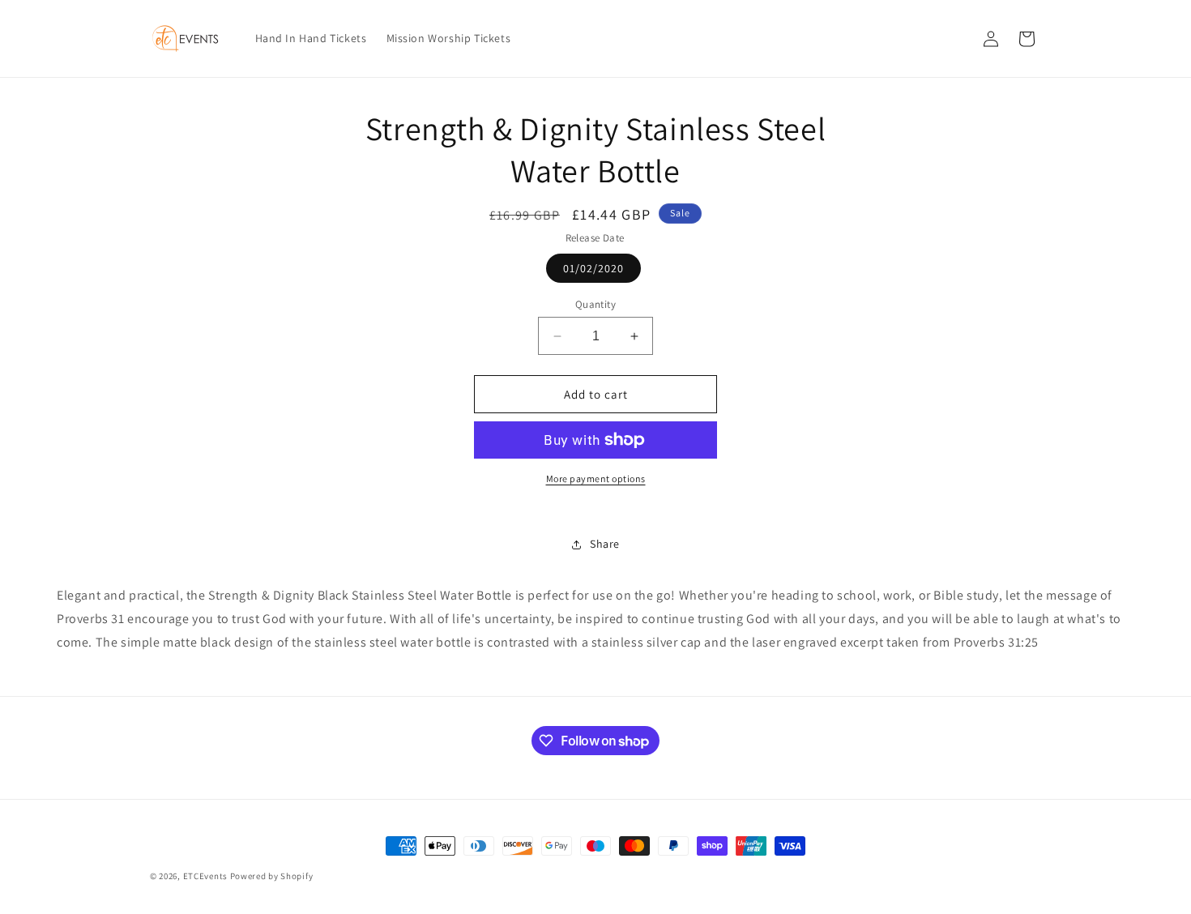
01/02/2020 (593, 268)
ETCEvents (205, 876)
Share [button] (605, 543)
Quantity (595, 304)
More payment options (596, 478)
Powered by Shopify (272, 876)
